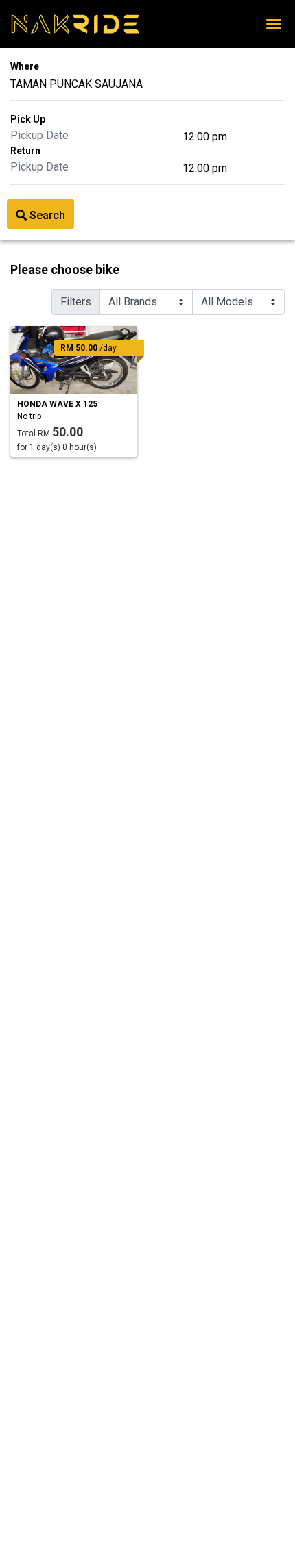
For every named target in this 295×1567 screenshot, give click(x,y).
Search (46, 215)
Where (24, 66)
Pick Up (27, 119)
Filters (75, 301)
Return (25, 150)
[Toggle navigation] (274, 24)
